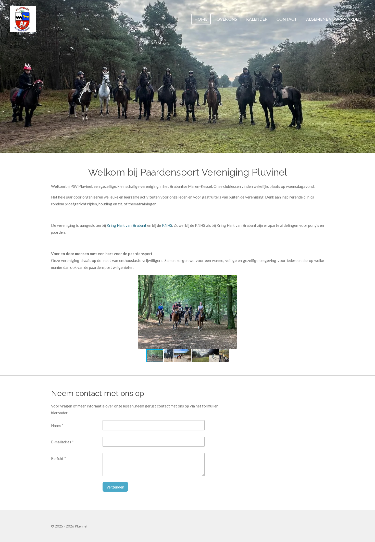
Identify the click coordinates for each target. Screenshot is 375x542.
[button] (286, 279)
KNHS (167, 225)
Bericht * (58, 458)
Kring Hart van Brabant (126, 225)
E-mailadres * (62, 442)
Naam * (57, 425)
